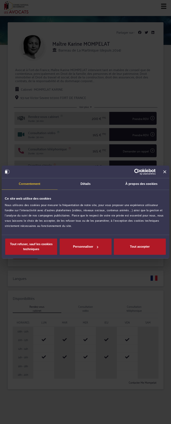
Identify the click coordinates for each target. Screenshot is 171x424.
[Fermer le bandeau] (164, 171)
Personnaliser (83, 246)
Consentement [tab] (29, 183)
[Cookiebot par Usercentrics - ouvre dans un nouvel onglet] (137, 172)
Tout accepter (140, 246)
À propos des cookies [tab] (141, 183)
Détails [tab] (85, 183)
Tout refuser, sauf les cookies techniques (31, 246)
